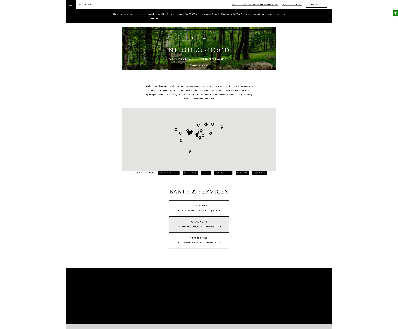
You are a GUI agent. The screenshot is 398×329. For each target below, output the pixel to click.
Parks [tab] (205, 173)
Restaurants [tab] (223, 173)
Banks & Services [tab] (143, 173)
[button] (395, 13)
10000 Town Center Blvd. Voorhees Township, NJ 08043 (255, 4)
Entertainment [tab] (169, 173)
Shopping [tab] (259, 173)
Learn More (154, 18)
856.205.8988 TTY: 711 (292, 4)
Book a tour (316, 4)
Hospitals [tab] (190, 173)
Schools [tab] (242, 173)
